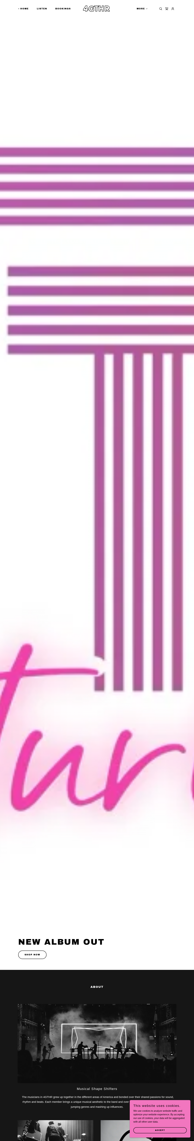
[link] (97, 10)
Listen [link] (42, 9)
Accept (160, 1130)
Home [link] (24, 9)
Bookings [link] (63, 9)
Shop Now (32, 955)
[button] (141, 9)
